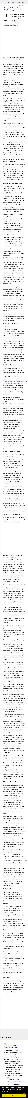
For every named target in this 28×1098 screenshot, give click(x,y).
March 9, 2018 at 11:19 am (11, 1047)
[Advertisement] (14, 41)
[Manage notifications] (24, 1094)
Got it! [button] (14, 1095)
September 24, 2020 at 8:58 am (15, 1081)
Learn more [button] (5, 1091)
